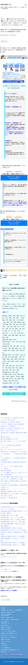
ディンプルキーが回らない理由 (8, 419)
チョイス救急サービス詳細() (10, 571)
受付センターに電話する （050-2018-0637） (14, 177)
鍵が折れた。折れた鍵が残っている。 (9, 633)
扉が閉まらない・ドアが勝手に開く (9, 637)
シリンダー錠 (4, 645)
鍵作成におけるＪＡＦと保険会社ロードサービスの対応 (13, 451)
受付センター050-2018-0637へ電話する (14, 654)
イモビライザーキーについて (7, 635)
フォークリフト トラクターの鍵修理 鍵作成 (11, 466)
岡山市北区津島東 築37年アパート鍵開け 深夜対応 (13, 519)
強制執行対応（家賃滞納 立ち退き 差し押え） (12, 491)
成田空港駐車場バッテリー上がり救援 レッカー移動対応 (14, 493)
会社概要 (3, 608)
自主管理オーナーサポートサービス (9, 556)
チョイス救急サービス (6, 569)
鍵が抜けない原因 (5, 436)
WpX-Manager (23, 401)
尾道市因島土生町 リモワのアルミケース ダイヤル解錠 (13, 530)
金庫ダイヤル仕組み (5, 639)
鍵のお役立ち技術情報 (6, 470)
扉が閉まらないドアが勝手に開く (8, 426)
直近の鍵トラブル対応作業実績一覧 (9, 497)
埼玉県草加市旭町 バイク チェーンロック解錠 (12, 517)
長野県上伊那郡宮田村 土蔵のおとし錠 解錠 (11, 528)
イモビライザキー (5, 447)
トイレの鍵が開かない (6, 647)
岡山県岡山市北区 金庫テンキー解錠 (9, 515)
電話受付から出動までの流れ (7, 612)
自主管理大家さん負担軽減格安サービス (10, 649)
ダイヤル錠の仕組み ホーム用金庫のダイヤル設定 (12, 417)
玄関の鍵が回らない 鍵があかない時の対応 (10, 422)
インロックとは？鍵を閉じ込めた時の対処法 (11, 445)
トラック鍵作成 (4, 468)
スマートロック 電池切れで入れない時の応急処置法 (12, 424)
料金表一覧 (3, 651)
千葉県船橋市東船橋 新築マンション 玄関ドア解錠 (13, 521)
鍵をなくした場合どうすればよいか (9, 430)
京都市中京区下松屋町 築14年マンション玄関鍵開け (13, 536)
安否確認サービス (5, 489)
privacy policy (4, 625)
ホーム (3, 18)
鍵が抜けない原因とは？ (6, 627)
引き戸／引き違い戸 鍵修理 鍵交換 (9, 619)
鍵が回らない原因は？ (6, 629)
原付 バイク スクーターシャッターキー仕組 (11, 449)
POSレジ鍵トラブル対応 (6, 495)
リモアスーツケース (5, 641)
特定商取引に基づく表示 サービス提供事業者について (13, 610)
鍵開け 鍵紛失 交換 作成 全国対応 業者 (16, 18)
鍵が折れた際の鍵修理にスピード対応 (9, 439)
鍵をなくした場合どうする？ (7, 617)
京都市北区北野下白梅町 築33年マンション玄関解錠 (13, 544)
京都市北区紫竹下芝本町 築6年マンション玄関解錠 (13, 542)
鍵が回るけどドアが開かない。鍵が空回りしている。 (13, 428)
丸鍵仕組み (3, 643)
